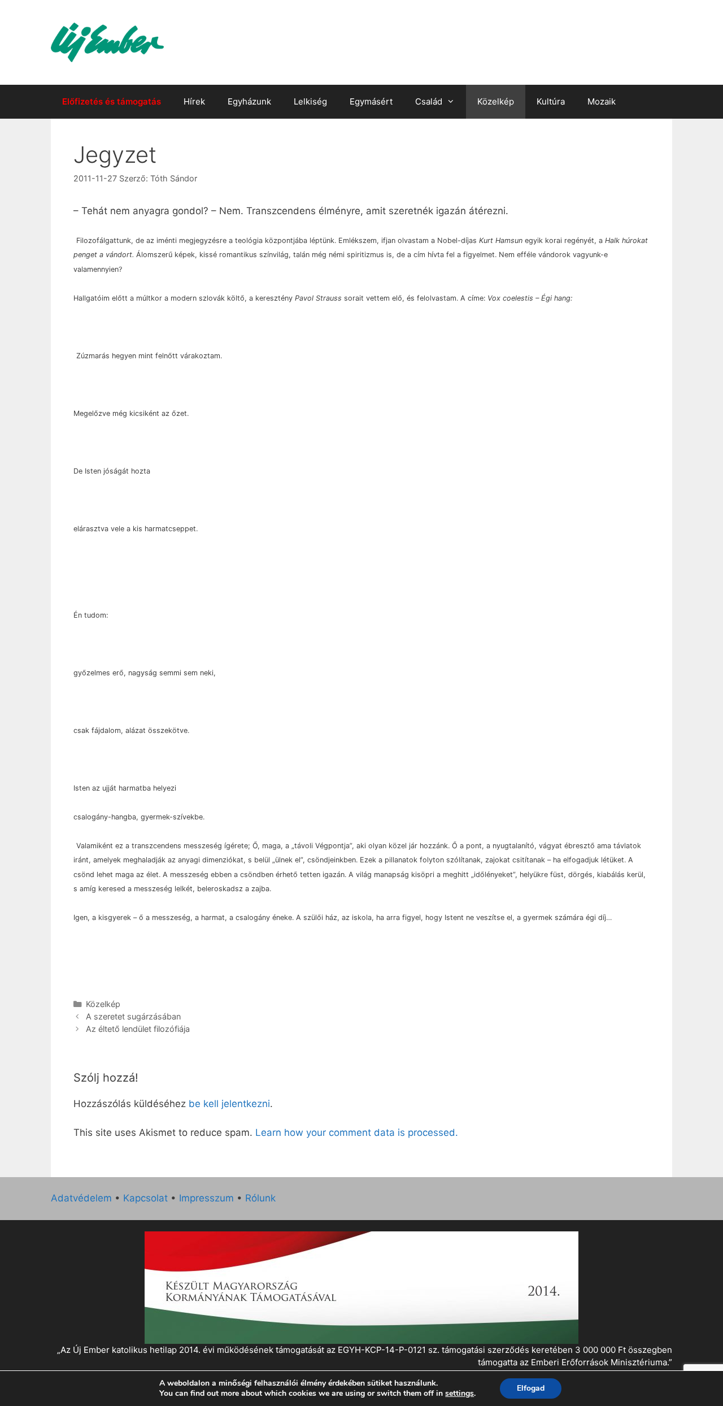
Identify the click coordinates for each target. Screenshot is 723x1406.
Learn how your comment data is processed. (356, 1132)
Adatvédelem (81, 1198)
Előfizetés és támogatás (111, 101)
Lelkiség (310, 101)
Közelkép (495, 101)
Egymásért (371, 101)
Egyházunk (249, 101)
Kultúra (551, 101)
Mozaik (601, 101)
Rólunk (260, 1198)
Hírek (194, 101)
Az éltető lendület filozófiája (138, 1029)
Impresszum (206, 1198)
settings (459, 1393)
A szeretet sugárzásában (133, 1016)
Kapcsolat (145, 1198)
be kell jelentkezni (229, 1103)
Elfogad (531, 1388)
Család (428, 101)
